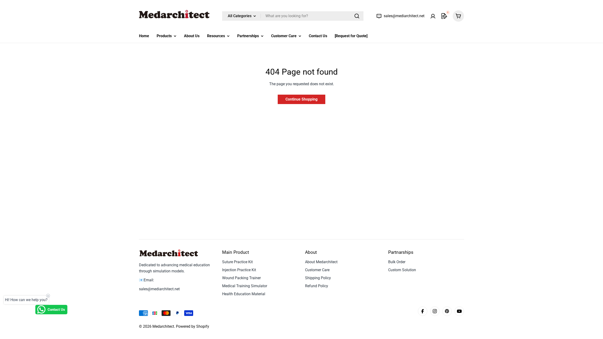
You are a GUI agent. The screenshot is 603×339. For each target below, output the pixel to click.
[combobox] (292, 16)
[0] (444, 16)
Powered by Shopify (192, 326)
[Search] (357, 16)
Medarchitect (163, 326)
